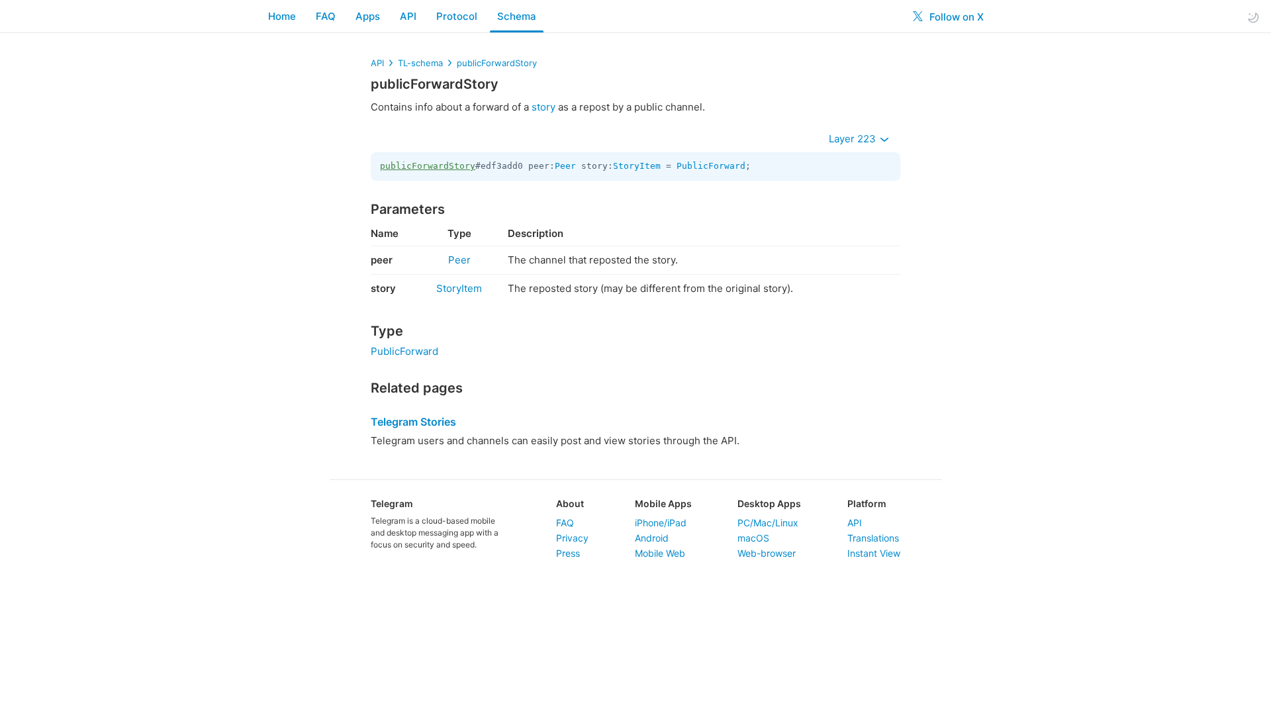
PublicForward (711, 166)
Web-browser (766, 553)
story (543, 107)
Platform (866, 503)
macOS (753, 538)
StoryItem (637, 166)
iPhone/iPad (660, 522)
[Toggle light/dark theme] (1253, 17)
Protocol (456, 16)
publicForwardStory (497, 63)
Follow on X (955, 17)
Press (568, 553)
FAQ (326, 16)
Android (652, 538)
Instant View (873, 553)
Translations (873, 538)
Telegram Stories (413, 421)
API (408, 16)
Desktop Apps (769, 503)
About (570, 503)
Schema (516, 16)
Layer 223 (853, 138)
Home (282, 16)
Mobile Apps (663, 503)
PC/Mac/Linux (767, 522)
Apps (367, 16)
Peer (565, 166)
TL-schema (420, 63)
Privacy (572, 538)
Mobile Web (660, 553)
